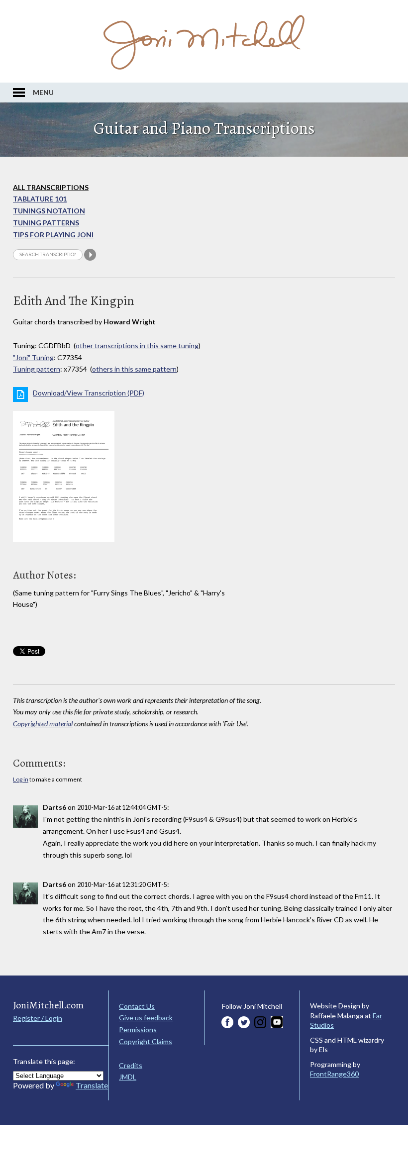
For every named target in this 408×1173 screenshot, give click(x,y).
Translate (92, 1085)
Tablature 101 (40, 199)
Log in (20, 779)
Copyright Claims (145, 1041)
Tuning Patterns (46, 222)
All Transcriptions (51, 187)
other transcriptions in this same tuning (137, 345)
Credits (130, 1065)
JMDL (127, 1077)
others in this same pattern (134, 369)
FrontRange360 (334, 1074)
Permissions (138, 1029)
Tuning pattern (36, 369)
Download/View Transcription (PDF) (88, 393)
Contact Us (137, 1006)
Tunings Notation (49, 210)
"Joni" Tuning (33, 357)
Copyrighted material (43, 723)
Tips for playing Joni (53, 234)
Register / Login (37, 1018)
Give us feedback (146, 1017)
